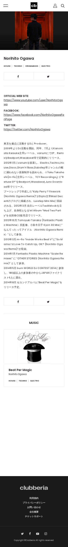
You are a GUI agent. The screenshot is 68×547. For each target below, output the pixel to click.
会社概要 (34, 511)
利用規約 (34, 498)
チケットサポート (34, 516)
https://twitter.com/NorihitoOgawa (27, 129)
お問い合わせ (34, 507)
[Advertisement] (34, 438)
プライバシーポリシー (34, 502)
